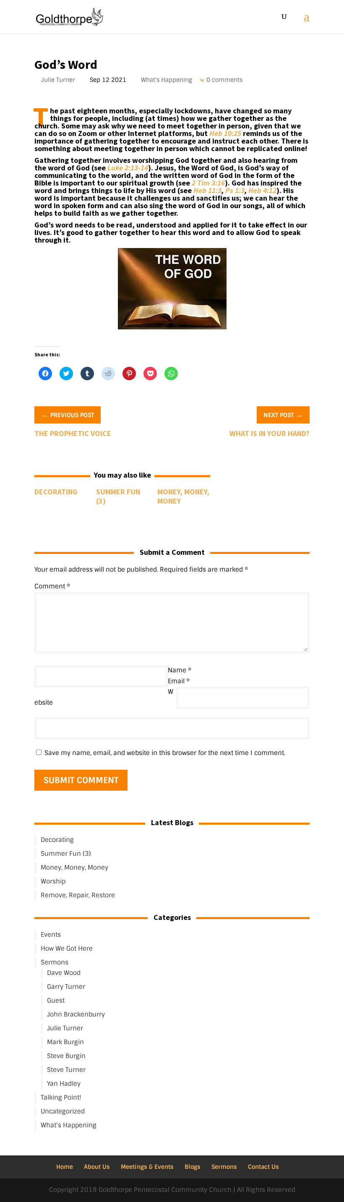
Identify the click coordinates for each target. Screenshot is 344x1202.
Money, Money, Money (183, 496)
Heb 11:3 (207, 190)
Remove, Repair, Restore (78, 895)
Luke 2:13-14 (127, 167)
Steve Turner (66, 1070)
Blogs (193, 1167)
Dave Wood (64, 973)
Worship (53, 881)
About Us (97, 1167)
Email (179, 681)
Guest (56, 1000)
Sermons (54, 962)
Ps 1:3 (235, 190)
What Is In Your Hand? (269, 433)
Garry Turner (66, 987)
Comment (52, 586)
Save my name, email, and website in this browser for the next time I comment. (164, 753)
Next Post (283, 414)
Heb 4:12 (262, 190)
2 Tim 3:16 (208, 183)
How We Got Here (67, 948)
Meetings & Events (147, 1167)
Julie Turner (59, 80)
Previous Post (67, 414)
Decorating (56, 491)
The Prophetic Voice (72, 433)
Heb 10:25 (225, 133)
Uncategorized (63, 1111)
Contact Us (263, 1167)
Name (179, 670)
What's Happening (167, 80)
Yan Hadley (64, 1083)
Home (64, 1167)
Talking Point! (61, 1097)
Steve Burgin (66, 1056)
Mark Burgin (65, 1042)
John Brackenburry (76, 1014)
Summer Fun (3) (118, 496)
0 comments (225, 80)
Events (51, 934)
